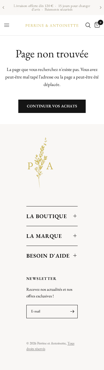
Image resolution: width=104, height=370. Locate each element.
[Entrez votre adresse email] (72, 311)
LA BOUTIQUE (46, 216)
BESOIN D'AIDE (48, 255)
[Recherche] (88, 25)
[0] (96, 25)
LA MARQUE (44, 236)
